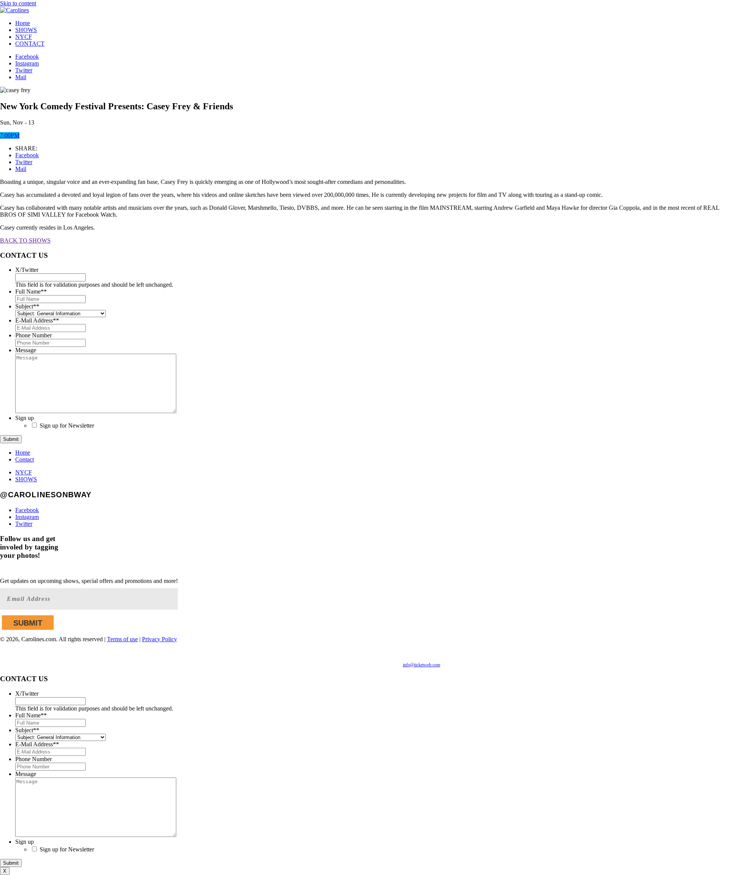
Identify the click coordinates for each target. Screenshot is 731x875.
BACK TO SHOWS (25, 240)
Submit (11, 439)
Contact (24, 459)
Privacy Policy (159, 639)
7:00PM (9, 135)
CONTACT (30, 43)
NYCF (23, 37)
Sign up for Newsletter (67, 425)
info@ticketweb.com (421, 664)
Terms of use (122, 639)
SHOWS (26, 30)
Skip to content (18, 3)
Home (22, 23)
